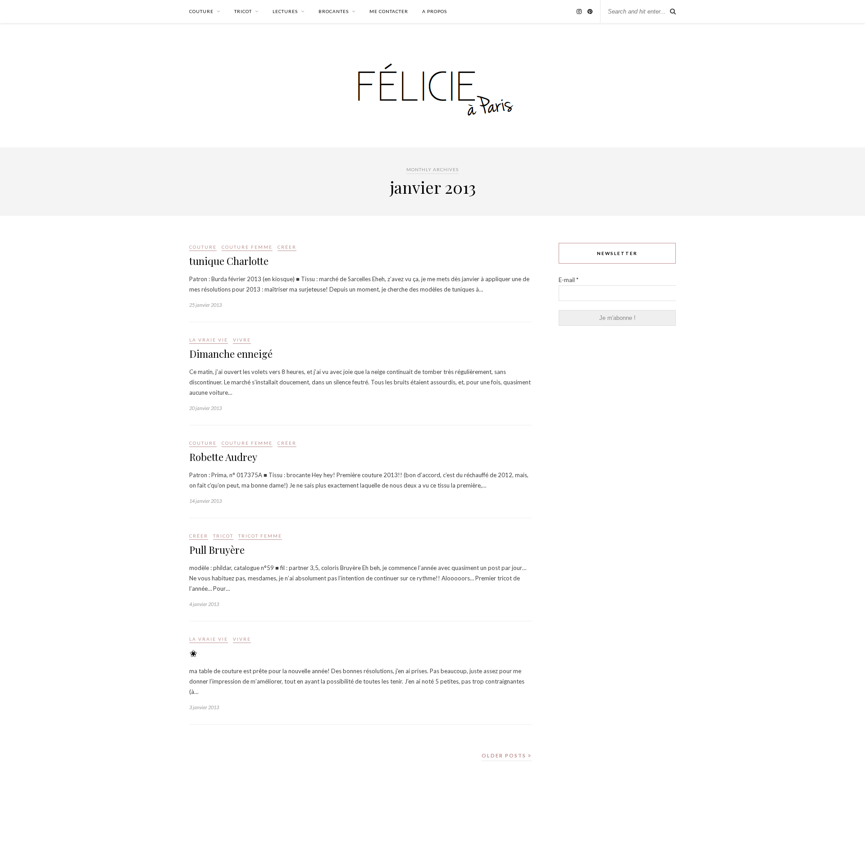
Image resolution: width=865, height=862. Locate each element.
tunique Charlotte (229, 261)
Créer (287, 247)
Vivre (242, 339)
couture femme (247, 247)
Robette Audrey (223, 457)
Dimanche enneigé (231, 353)
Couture (201, 11)
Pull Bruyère (217, 549)
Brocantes (334, 11)
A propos (434, 11)
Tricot (243, 11)
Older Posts (505, 755)
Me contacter (388, 11)
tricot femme (260, 535)
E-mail (568, 279)
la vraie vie (208, 339)
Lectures (285, 11)
